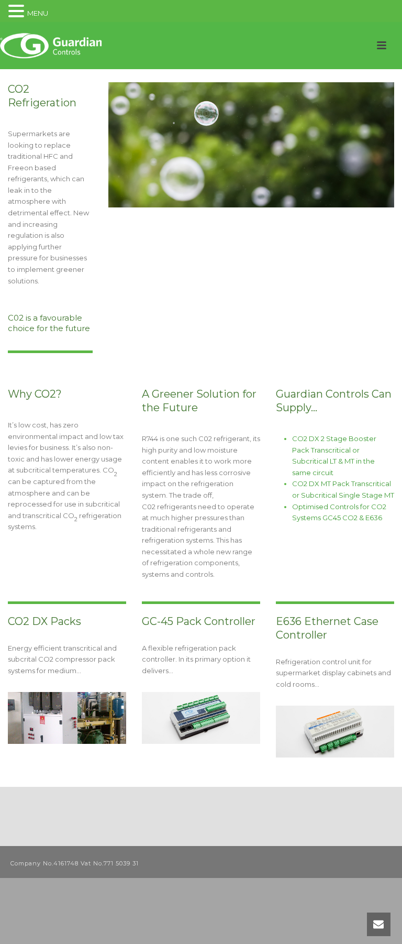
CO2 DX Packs (44, 621)
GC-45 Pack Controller (198, 621)
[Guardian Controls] (52, 45)
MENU (37, 13)
